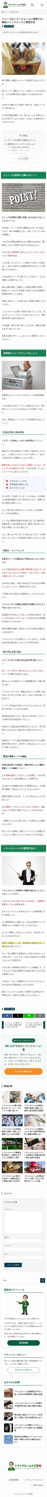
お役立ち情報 (9, 26)
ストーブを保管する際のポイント (22, 140)
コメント (8, 1209)
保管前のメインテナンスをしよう (22, 144)
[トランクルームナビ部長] (14, 5)
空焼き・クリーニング (20, 150)
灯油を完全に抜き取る (20, 147)
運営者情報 (23, 1343)
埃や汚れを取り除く (20, 154)
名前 (6, 1237)
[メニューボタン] (42, 5)
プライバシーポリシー (23, 1370)
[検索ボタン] (32, 5)
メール (7, 1246)
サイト (6, 1254)
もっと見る (23, 158)
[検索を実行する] (42, 1280)
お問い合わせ (38, 1485)
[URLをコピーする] (40, 1016)
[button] (7, 1016)
